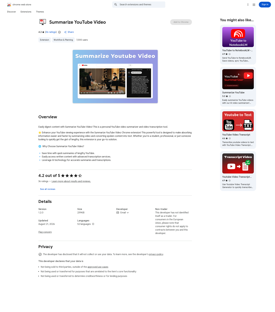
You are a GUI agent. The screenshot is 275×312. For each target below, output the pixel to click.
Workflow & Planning (63, 40)
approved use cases (98, 267)
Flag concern (45, 232)
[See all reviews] (47, 189)
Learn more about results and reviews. (71, 181)
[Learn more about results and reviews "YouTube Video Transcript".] (229, 138)
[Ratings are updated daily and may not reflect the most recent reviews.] (59, 32)
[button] (254, 5)
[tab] (11, 11)
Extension (44, 40)
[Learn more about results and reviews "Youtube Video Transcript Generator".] (229, 180)
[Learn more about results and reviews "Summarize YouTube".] (229, 96)
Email (123, 212)
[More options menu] (248, 4)
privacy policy (156, 254)
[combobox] (142, 4)
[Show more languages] (93, 224)
